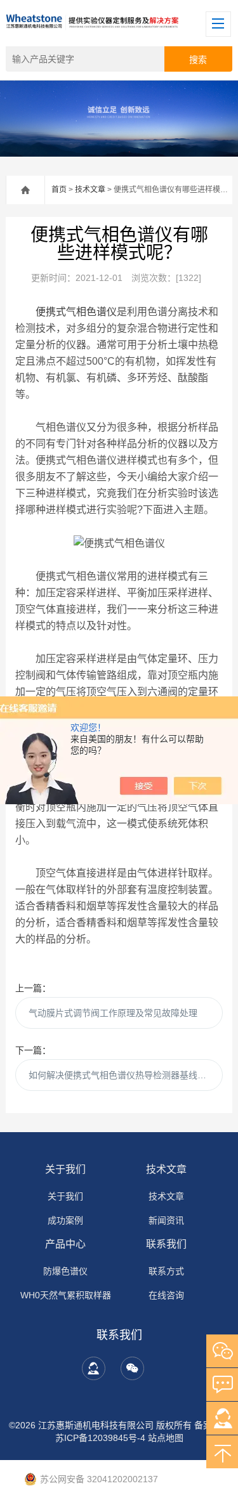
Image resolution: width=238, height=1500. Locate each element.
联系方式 (166, 1271)
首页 (59, 189)
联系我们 (166, 1244)
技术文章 (90, 189)
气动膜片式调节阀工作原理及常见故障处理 (113, 1013)
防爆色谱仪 (65, 1271)
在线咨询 (166, 1295)
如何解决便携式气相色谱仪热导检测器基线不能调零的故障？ (125, 1075)
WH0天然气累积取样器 (65, 1295)
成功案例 (65, 1220)
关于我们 (65, 1169)
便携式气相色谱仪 (76, 311)
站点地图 (165, 1438)
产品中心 (65, 1244)
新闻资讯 (166, 1220)
